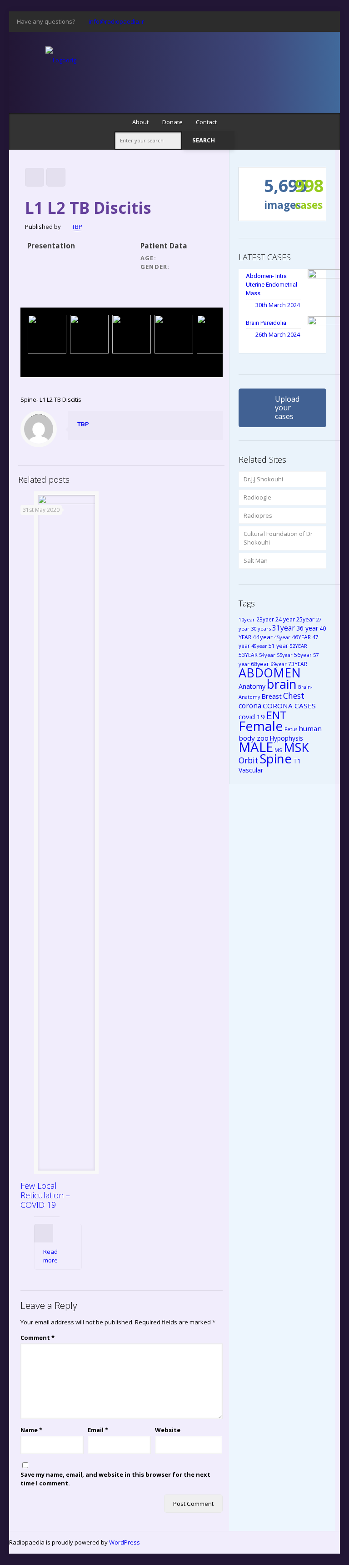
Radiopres (258, 515)
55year (285, 655)
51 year (278, 646)
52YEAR (298, 645)
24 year (285, 619)
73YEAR (297, 663)
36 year (307, 628)
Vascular (251, 770)
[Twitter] (254, 20)
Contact (206, 122)
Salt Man (256, 560)
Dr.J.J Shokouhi (263, 479)
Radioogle (257, 497)
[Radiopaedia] (60, 59)
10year (247, 619)
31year (283, 628)
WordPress (124, 1542)
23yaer (265, 619)
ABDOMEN (270, 672)
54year (267, 654)
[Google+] (241, 20)
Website (167, 1430)
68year (260, 664)
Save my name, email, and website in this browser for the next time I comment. (115, 1478)
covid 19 (252, 716)
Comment (37, 1337)
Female (261, 726)
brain (282, 684)
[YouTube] (278, 20)
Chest (293, 695)
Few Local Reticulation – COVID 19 (45, 1195)
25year (305, 619)
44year (263, 637)
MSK (296, 747)
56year (303, 654)
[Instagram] (315, 20)
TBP (77, 226)
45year (282, 637)
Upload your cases (287, 407)
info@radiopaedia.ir (116, 21)
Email (98, 1430)
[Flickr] (290, 20)
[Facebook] (229, 20)
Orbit (249, 760)
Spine (276, 758)
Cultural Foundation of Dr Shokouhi (278, 538)
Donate (172, 122)
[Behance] (327, 20)
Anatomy (252, 686)
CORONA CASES (289, 705)
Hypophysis (286, 738)
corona (250, 706)
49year (259, 646)
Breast (271, 696)
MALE (256, 747)
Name (31, 1430)
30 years (261, 628)
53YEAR (248, 654)
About (140, 122)
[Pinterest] (303, 20)
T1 (297, 761)
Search (204, 140)
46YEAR (301, 637)
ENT (276, 714)
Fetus (290, 729)
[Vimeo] (266, 20)
